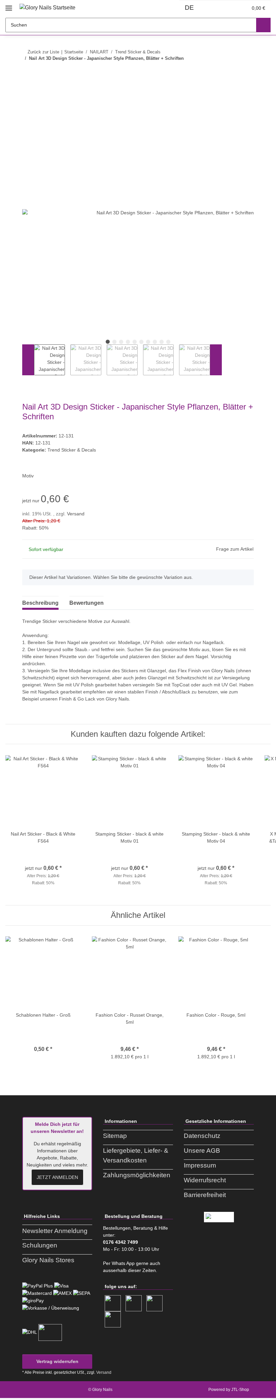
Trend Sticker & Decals (71, 450)
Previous (28, 359)
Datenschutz (202, 1135)
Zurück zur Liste (43, 51)
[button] (213, 7)
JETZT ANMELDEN (57, 1177)
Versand (75, 513)
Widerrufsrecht (205, 1180)
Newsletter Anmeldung (55, 1230)
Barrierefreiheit (205, 1194)
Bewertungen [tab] (86, 603)
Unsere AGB (202, 1150)
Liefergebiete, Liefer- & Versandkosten (135, 1155)
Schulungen (39, 1245)
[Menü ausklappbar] (8, 5)
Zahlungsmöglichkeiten (136, 1175)
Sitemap (115, 1135)
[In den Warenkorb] (27, 93)
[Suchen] (263, 25)
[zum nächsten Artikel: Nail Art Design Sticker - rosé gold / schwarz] (246, 72)
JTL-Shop (240, 1389)
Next (216, 359)
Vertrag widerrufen (57, 1361)
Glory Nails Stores (48, 1260)
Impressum (200, 1165)
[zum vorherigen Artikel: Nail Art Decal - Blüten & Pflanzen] (232, 72)
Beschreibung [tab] (40, 603)
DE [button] (189, 7)
